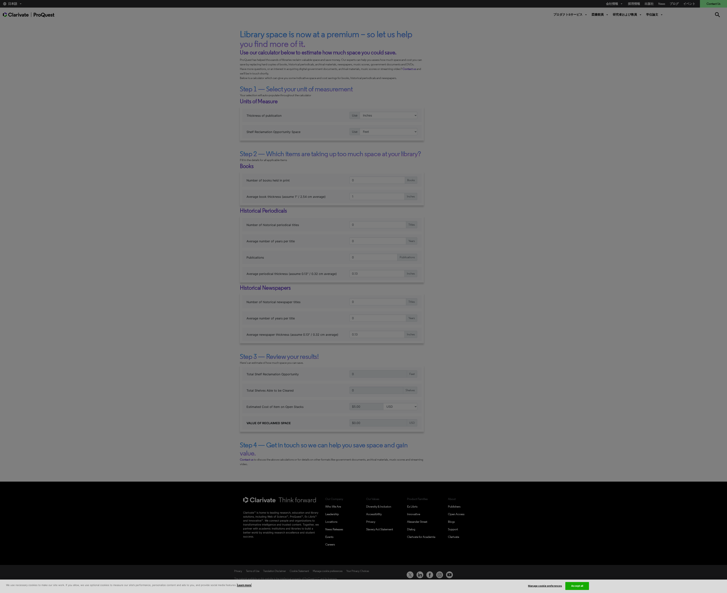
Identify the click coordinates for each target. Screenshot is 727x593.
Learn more (244, 585)
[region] (363, 586)
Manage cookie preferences (545, 585)
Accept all (577, 585)
